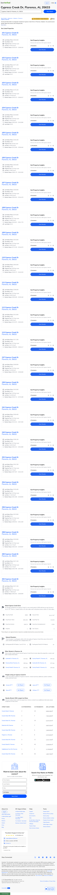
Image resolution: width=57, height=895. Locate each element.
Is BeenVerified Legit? (6, 816)
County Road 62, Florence (8, 744)
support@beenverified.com (11, 838)
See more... (4, 25)
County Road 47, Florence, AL (39, 658)
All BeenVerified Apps (20, 811)
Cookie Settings (5, 893)
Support (31, 811)
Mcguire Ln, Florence (7, 735)
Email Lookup (46, 815)
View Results (42, 49)
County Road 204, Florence (8, 739)
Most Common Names (34, 828)
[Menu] (55, 2)
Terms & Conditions (48, 875)
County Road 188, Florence (8, 716)
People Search (46, 811)
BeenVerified (4, 18)
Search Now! (15, 796)
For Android (18, 821)
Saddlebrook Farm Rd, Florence (9, 749)
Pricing (3, 818)
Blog (3, 827)
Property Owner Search (48, 820)
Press (3, 825)
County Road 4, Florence (8, 711)
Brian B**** (9, 690)
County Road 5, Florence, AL (39, 667)
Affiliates (31, 823)
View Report (50, 11)
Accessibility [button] (4, 888)
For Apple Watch (19, 817)
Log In (47, 3)
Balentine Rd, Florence (7, 725)
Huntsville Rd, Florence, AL (39, 663)
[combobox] (21, 11)
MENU (52, 3)
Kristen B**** (9, 685)
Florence (20, 18)
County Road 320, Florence (8, 754)
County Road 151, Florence (8, 720)
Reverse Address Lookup (48, 818)
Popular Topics (32, 826)
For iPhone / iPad (19, 813)
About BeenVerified (6, 814)
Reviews (3, 820)
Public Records (46, 822)
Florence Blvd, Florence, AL (13, 663)
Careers (3, 823)
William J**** (36, 690)
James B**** (36, 685)
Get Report (21, 685)
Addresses (10, 18)
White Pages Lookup (47, 824)
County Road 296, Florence (8, 730)
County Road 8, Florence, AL (13, 667)
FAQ (30, 818)
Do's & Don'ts (32, 815)
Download (18, 815)
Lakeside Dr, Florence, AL (12, 658)
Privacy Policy (52, 881)
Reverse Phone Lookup (48, 813)
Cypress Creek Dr (5, 19)
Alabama (15, 18)
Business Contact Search (21, 823)
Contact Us (31, 813)
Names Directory (46, 826)
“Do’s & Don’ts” (38, 875)
